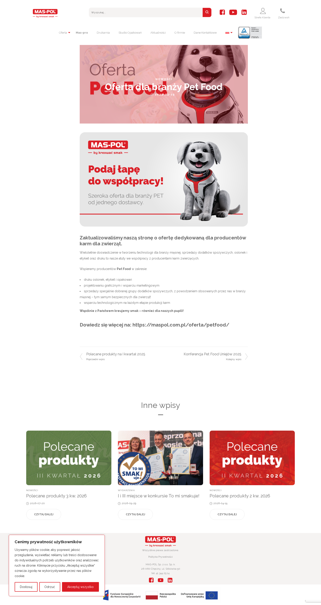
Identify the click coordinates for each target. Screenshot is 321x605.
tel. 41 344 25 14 (160, 573)
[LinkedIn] (244, 12)
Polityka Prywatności (160, 556)
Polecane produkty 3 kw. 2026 (56, 495)
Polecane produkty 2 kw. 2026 (240, 495)
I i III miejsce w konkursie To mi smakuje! (158, 495)
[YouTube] (233, 12)
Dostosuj (26, 587)
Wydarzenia (126, 490)
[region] (57, 565)
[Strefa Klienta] (263, 11)
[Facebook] (222, 12)
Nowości (163, 79)
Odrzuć (49, 587)
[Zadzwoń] (283, 11)
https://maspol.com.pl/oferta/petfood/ (181, 325)
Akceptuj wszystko (80, 587)
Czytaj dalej (43, 514)
